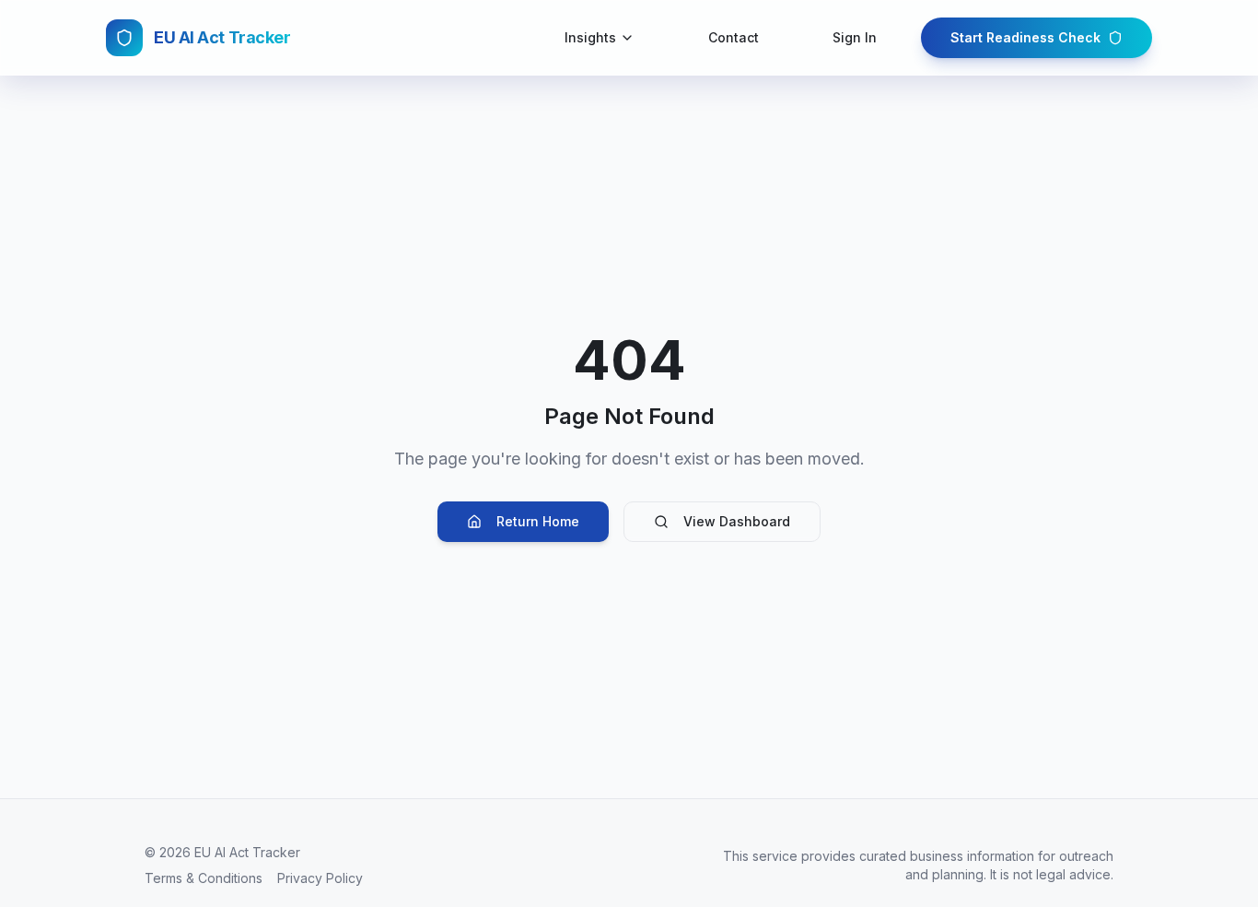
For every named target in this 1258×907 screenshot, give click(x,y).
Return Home (537, 521)
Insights (590, 37)
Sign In (855, 37)
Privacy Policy (320, 878)
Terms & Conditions (203, 878)
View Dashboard (736, 521)
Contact (733, 37)
